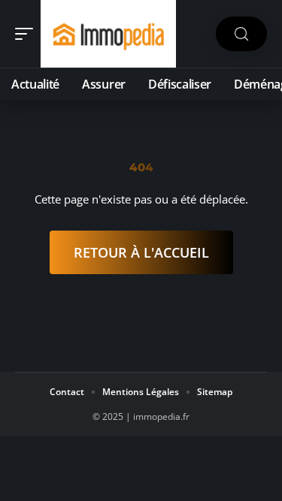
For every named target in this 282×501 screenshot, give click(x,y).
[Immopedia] (108, 34)
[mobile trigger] (28, 34)
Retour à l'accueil (141, 252)
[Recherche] (241, 34)
